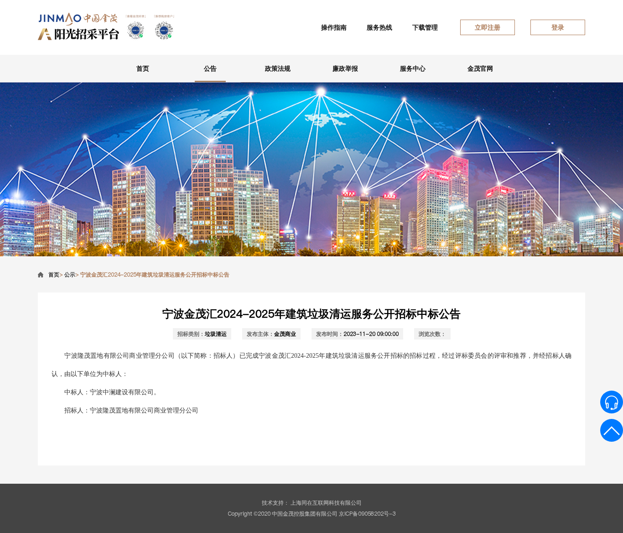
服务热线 (379, 27)
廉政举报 (345, 68)
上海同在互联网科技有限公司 (326, 503)
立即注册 (487, 27)
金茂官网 (480, 68)
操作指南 (334, 27)
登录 (557, 27)
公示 (69, 274)
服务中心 (413, 68)
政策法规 (278, 68)
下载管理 (425, 27)
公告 (210, 68)
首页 (142, 68)
